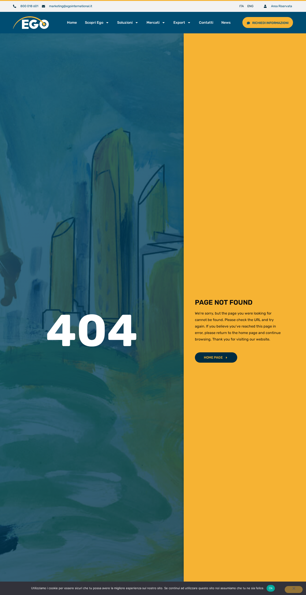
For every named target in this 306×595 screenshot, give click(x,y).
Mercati (153, 22)
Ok (271, 588)
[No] (294, 589)
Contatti (206, 22)
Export (179, 22)
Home (72, 22)
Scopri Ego (94, 22)
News (226, 22)
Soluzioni (125, 22)
